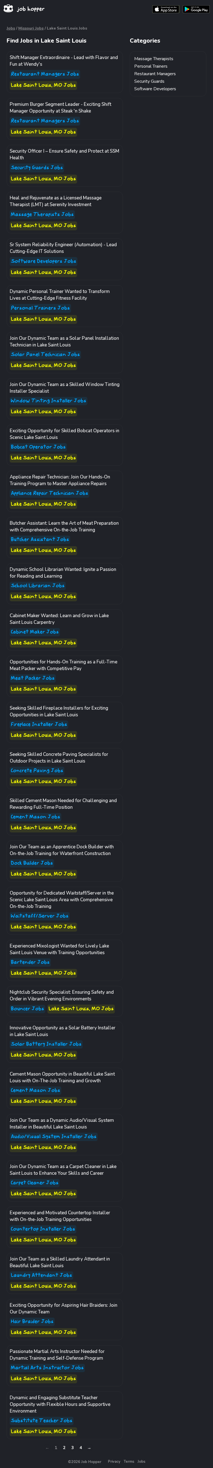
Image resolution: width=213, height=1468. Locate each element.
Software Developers (155, 89)
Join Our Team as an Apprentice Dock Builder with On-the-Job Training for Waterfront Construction (62, 850)
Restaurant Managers (155, 74)
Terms (129, 1461)
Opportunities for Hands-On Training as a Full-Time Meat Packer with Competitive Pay (63, 665)
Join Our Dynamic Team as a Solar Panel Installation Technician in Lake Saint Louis (64, 341)
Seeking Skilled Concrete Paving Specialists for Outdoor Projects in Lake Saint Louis (59, 757)
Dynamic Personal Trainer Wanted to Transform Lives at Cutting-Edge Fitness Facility (60, 294)
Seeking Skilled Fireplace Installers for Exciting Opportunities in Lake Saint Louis (59, 711)
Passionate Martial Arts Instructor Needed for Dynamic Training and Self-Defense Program (57, 1354)
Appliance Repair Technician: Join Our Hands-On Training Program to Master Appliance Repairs (60, 480)
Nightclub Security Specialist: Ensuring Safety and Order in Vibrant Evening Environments (62, 995)
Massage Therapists (153, 59)
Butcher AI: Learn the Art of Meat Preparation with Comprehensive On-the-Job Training (64, 526)
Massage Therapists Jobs (42, 214)
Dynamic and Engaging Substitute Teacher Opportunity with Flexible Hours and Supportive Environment (60, 1404)
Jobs (11, 28)
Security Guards (149, 81)
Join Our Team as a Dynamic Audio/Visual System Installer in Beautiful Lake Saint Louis (62, 1123)
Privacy (114, 1461)
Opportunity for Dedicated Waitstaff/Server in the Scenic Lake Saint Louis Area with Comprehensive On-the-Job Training (62, 900)
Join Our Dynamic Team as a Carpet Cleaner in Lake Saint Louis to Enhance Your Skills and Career (63, 1169)
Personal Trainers (151, 66)
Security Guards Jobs (37, 167)
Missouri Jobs (31, 28)
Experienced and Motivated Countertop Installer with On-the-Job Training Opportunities (60, 1216)
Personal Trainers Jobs (40, 308)
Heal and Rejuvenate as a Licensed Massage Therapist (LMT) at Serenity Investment (56, 201)
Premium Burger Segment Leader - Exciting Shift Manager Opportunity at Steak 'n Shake (60, 107)
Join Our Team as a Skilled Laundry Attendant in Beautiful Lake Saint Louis (60, 1262)
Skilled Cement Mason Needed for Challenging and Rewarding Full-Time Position (63, 803)
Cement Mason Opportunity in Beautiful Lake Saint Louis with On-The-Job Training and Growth (62, 1077)
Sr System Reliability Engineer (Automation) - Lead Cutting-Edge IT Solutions (63, 248)
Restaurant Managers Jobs (45, 74)
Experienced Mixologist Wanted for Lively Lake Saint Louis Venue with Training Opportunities (59, 949)
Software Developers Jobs (43, 261)
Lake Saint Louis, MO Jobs (43, 85)
